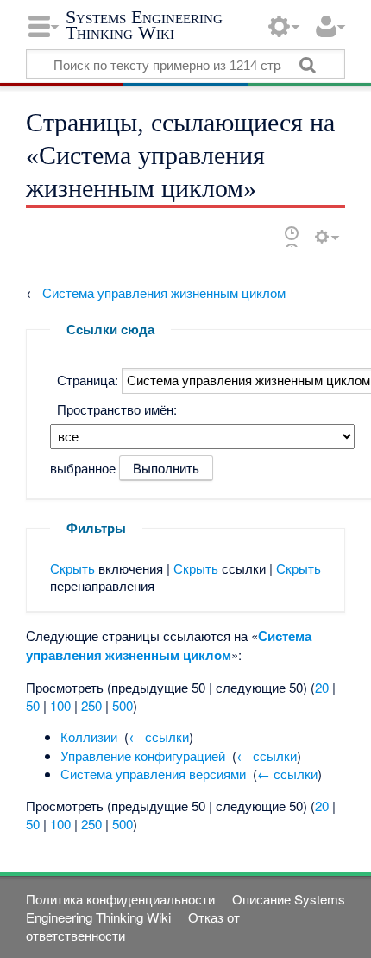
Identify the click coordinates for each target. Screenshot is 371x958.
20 (322, 687)
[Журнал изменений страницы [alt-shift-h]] (291, 236)
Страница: (87, 380)
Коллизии (88, 736)
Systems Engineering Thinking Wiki (144, 25)
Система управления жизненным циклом (164, 292)
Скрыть (72, 568)
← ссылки (159, 736)
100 (60, 705)
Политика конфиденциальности (120, 899)
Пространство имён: (117, 409)
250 (91, 705)
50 (33, 705)
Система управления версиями (153, 773)
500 (122, 705)
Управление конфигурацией (142, 755)
